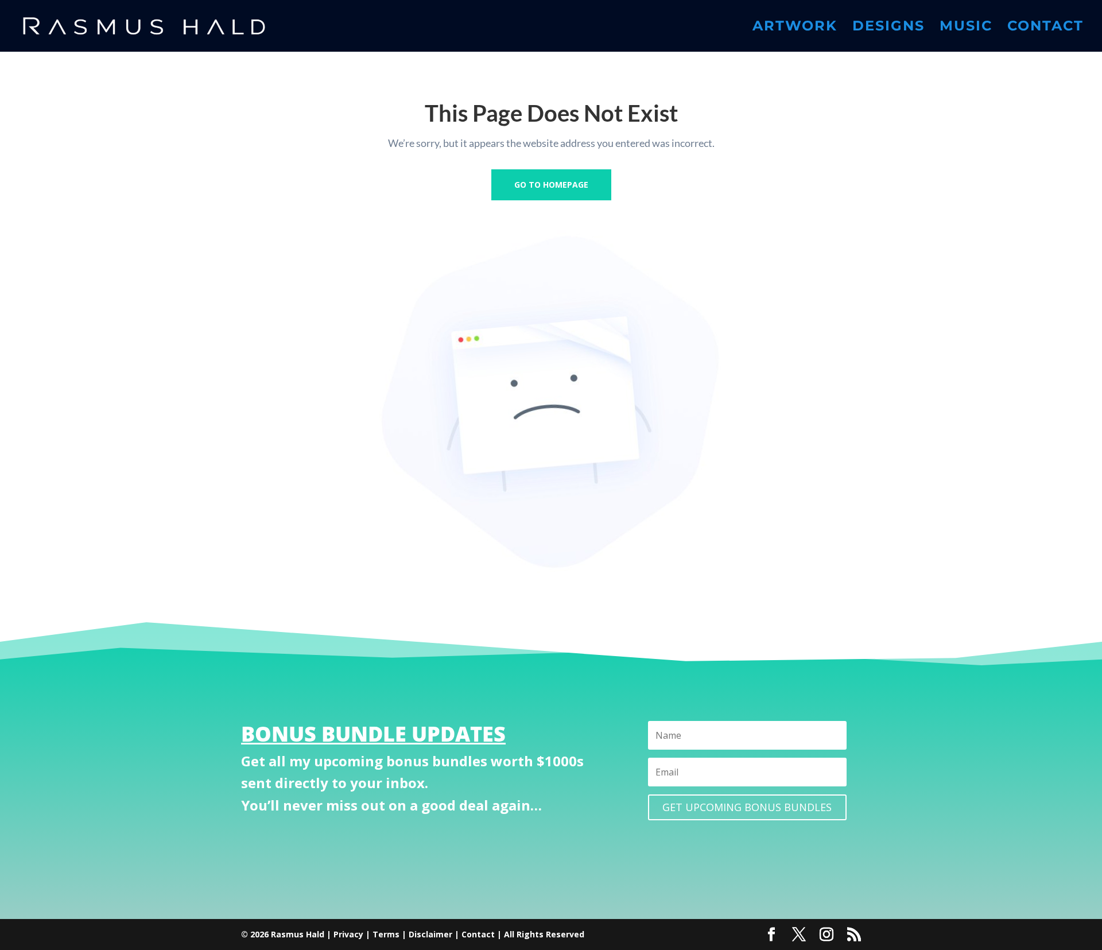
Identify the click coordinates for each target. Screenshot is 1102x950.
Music (966, 28)
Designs (888, 28)
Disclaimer (430, 934)
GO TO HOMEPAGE (551, 184)
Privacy (348, 934)
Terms (385, 934)
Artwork (794, 28)
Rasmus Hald (297, 934)
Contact (1045, 28)
